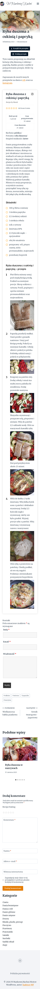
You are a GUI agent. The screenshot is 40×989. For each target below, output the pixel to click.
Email (7, 641)
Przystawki (8, 932)
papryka (25, 696)
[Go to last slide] (6, 757)
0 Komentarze (22, 42)
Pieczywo (7, 925)
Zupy (5, 945)
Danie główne (9, 912)
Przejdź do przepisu (20, 48)
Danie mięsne (9, 915)
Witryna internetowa (13, 872)
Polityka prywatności (20, 973)
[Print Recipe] (32, 94)
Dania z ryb (7, 27)
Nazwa (7, 851)
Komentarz (9, 820)
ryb (23, 80)
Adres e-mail (10, 861)
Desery (6, 919)
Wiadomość (9, 654)
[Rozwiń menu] (38, 3)
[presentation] (20, 749)
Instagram (7, 83)
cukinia (7, 696)
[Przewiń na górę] (34, 986)
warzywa (7, 700)
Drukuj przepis (21, 54)
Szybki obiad (8, 942)
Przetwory (7, 928)
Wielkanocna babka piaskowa (10, 711)
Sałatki (6, 935)
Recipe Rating (9, 807)
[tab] (15, 779)
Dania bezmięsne (10, 905)
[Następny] (34, 757)
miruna (15, 696)
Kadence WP (28, 985)
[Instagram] (20, 960)
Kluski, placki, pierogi (13, 922)
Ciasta (5, 902)
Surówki (6, 938)
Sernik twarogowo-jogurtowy (31, 713)
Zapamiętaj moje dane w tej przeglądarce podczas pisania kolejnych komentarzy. (17, 880)
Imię (6, 629)
